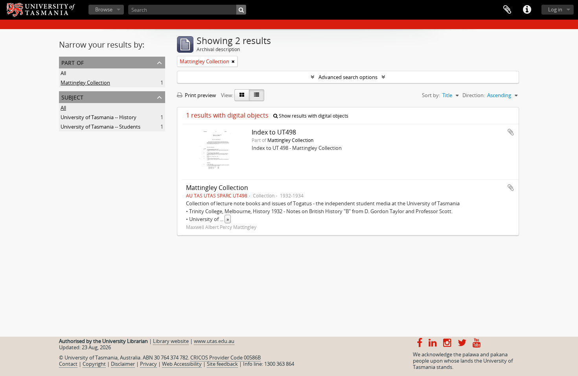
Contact (68, 363)
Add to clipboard (511, 132)
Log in (555, 9)
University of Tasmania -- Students (100, 126)
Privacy (148, 363)
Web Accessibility (182, 363)
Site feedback (222, 363)
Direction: (473, 95)
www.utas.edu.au (214, 341)
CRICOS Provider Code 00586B (225, 357)
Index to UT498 (274, 132)
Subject (72, 96)
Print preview (200, 95)
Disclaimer (123, 363)
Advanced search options (347, 77)
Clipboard (507, 10)
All (63, 73)
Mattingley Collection (85, 82)
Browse (103, 9)
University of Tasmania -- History (98, 117)
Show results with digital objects (313, 115)
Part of (72, 62)
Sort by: (431, 95)
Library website (171, 341)
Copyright (94, 363)
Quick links (527, 10)
